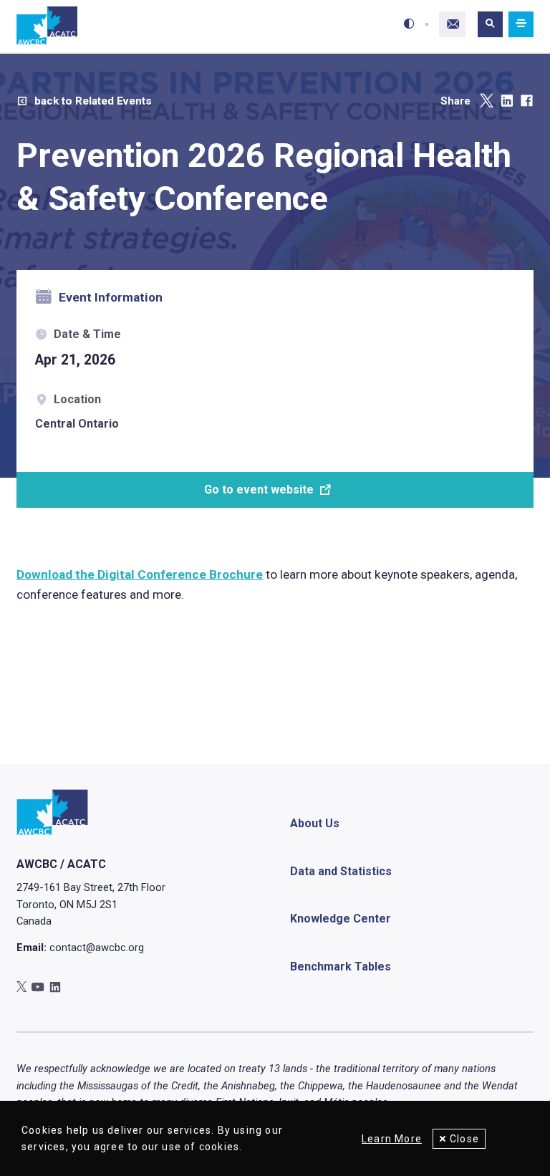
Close (464, 1138)
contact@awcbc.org (96, 947)
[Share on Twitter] (486, 101)
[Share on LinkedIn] (506, 101)
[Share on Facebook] (527, 101)
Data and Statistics (341, 871)
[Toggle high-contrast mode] (409, 24)
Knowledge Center (340, 918)
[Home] (46, 26)
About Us (314, 823)
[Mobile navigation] (520, 24)
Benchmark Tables (340, 966)
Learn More (392, 1139)
